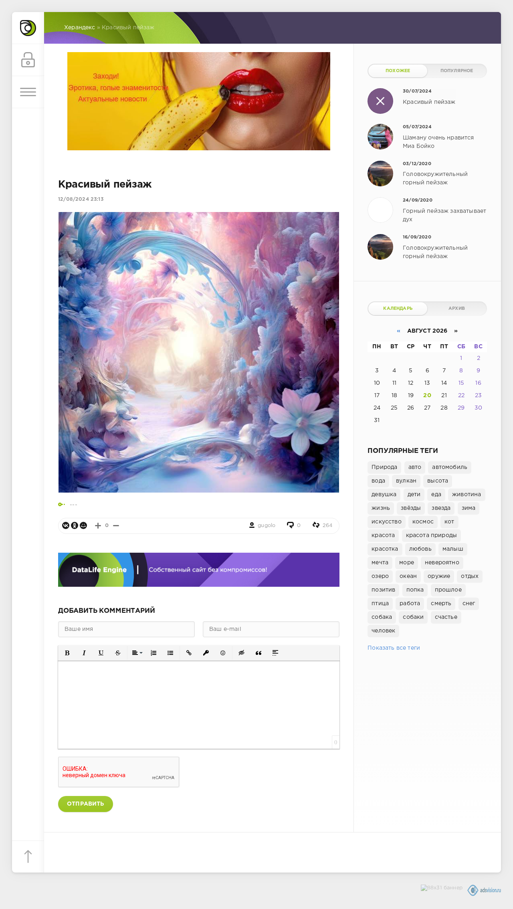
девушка (384, 494)
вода (378, 481)
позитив (383, 590)
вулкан (406, 481)
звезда (441, 508)
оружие (439, 576)
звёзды (411, 508)
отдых (470, 576)
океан (408, 576)
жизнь (381, 508)
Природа (384, 467)
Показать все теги (394, 648)
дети (414, 494)
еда (436, 494)
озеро (380, 576)
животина (466, 494)
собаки (413, 617)
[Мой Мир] (83, 525)
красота (383, 535)
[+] (98, 525)
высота (437, 481)
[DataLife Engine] (28, 28)
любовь (420, 549)
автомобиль (449, 467)
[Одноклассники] (74, 525)
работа (410, 603)
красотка (385, 549)
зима (469, 508)
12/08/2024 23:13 (80, 199)
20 (427, 395)
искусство (387, 521)
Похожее (398, 71)
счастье (446, 617)
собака (382, 617)
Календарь (397, 309)
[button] (67, 653)
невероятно (442, 562)
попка (415, 590)
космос (423, 521)
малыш (452, 549)
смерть (441, 603)
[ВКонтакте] (65, 525)
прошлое (448, 590)
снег (469, 603)
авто (415, 467)
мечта (380, 562)
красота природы (431, 535)
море (406, 562)
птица (380, 603)
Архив (456, 309)
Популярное (456, 71)
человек (383, 630)
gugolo (266, 525)
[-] (116, 525)
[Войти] (28, 60)
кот (449, 521)
